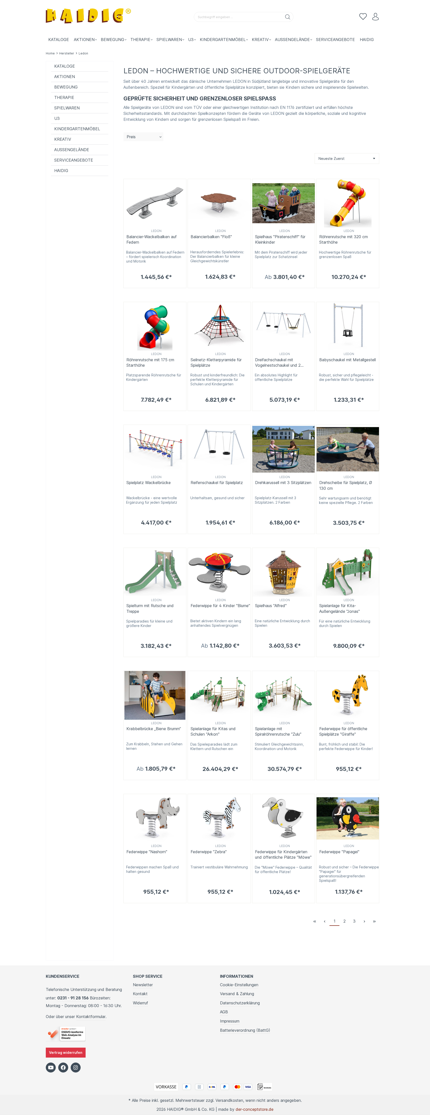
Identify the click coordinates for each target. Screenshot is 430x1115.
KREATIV (62, 139)
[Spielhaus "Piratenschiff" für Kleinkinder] (283, 203)
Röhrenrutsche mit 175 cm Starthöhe (150, 362)
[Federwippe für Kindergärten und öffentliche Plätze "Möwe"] (283, 818)
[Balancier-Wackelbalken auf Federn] (155, 203)
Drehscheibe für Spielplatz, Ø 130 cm (345, 485)
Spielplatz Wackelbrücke (148, 482)
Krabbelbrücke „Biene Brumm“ (153, 728)
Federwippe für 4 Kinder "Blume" (220, 605)
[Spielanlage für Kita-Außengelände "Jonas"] (348, 572)
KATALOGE (64, 66)
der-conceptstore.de (254, 1109)
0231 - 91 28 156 (73, 997)
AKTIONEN (64, 76)
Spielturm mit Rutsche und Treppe (150, 608)
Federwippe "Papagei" (339, 851)
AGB (224, 1011)
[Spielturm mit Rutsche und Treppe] (155, 572)
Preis (131, 136)
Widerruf (140, 1002)
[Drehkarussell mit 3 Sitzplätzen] (283, 449)
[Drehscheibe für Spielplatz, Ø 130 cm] (348, 449)
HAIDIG (61, 170)
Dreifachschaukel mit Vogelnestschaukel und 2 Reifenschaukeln (278, 362)
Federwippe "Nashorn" (146, 851)
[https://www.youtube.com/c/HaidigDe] (51, 1067)
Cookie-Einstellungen (239, 984)
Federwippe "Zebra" (209, 851)
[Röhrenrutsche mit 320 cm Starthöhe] (348, 203)
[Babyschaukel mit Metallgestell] (348, 326)
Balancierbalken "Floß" (211, 236)
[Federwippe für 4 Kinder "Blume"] (219, 572)
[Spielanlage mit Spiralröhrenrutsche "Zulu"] (283, 695)
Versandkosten (229, 1100)
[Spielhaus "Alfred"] (283, 572)
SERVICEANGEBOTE (73, 160)
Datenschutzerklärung (240, 1002)
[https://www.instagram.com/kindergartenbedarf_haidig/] (76, 1067)
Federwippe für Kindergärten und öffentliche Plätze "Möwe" (283, 854)
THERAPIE (64, 97)
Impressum (229, 1021)
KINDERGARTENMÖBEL (77, 128)
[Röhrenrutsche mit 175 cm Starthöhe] (155, 326)
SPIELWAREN (67, 107)
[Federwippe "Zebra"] (219, 818)
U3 (57, 118)
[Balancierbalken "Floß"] (219, 203)
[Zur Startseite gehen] (89, 17)
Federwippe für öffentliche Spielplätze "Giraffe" (343, 731)
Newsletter (143, 984)
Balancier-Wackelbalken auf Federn (151, 239)
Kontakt (140, 993)
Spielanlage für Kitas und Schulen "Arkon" (213, 731)
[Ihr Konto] (375, 17)
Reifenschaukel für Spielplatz (217, 482)
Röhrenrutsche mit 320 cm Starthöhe (343, 239)
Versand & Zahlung (237, 993)
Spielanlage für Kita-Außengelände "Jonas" (339, 608)
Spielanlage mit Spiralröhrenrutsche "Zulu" (278, 731)
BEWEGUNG (66, 87)
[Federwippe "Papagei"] (348, 818)
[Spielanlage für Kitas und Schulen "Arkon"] (219, 695)
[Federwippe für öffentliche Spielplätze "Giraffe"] (348, 695)
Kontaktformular (91, 1016)
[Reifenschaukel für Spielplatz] (219, 449)
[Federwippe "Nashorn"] (155, 818)
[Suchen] (287, 17)
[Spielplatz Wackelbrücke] (155, 449)
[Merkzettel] (363, 17)
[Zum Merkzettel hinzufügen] (181, 184)
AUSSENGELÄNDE (71, 149)
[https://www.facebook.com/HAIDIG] (63, 1067)
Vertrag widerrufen (65, 1052)
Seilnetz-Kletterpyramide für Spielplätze (216, 362)
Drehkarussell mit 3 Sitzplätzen (283, 482)
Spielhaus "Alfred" (271, 605)
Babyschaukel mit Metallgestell (347, 359)
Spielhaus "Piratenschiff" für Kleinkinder (280, 239)
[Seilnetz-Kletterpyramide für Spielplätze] (219, 326)
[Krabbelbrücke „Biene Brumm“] (155, 695)
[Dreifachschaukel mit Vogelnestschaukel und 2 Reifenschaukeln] (283, 326)
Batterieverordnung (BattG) (245, 1030)
